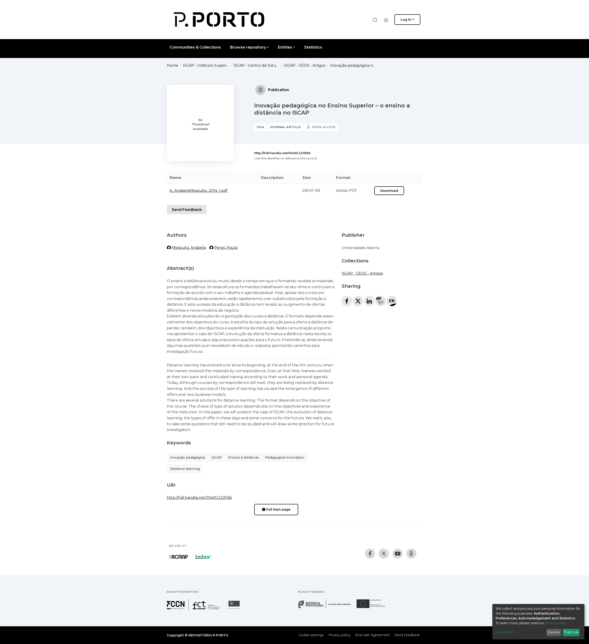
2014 (260, 127)
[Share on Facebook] (347, 301)
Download (389, 191)
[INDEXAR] (203, 557)
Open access (323, 127)
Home (172, 65)
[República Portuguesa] (326, 608)
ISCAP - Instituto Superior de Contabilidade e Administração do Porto (206, 65)
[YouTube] (398, 554)
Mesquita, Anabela (189, 247)
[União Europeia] (373, 608)
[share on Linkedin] (369, 301)
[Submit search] (375, 19)
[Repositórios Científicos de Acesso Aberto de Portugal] (179, 557)
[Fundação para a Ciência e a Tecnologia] (194, 609)
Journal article (285, 127)
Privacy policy (339, 635)
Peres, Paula (225, 247)
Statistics (313, 47)
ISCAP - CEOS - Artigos (304, 65)
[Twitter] (384, 554)
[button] (387, 19)
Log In (406, 19)
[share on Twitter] (358, 301)
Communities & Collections (195, 47)
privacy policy (555, 623)
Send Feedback (187, 209)
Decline (554, 632)
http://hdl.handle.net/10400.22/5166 (282, 153)
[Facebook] (370, 554)
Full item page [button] (277, 509)
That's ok (571, 632)
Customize (504, 632)
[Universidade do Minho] (234, 609)
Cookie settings (310, 635)
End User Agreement (372, 635)
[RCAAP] (411, 554)
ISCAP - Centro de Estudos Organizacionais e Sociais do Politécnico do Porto (257, 65)
